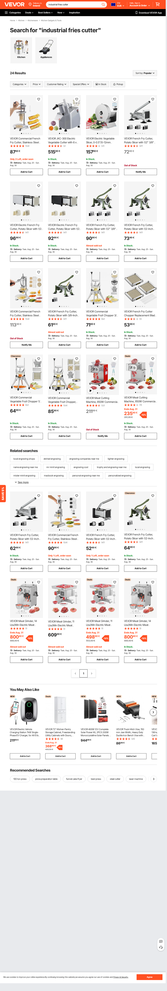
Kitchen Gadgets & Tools (51, 20)
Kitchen (21, 20)
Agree (149, 977)
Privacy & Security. (120, 977)
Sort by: (139, 73)
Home (12, 20)
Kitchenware (33, 20)
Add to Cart (26, 171)
